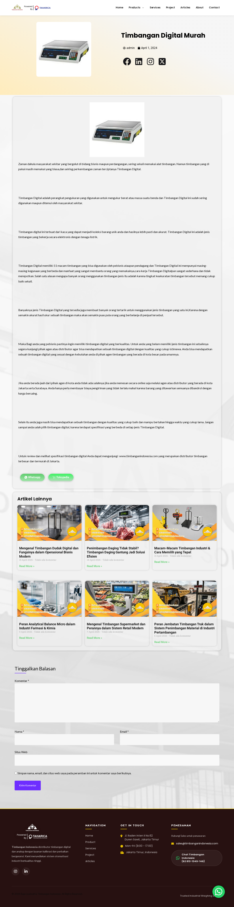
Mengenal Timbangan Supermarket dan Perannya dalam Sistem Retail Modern (116, 626)
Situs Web (21, 752)
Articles (90, 861)
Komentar (22, 680)
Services (90, 848)
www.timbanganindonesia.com (138, 456)
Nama (19, 731)
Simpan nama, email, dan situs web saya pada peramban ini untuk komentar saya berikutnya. (74, 773)
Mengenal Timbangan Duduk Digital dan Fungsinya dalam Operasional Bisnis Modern (48, 552)
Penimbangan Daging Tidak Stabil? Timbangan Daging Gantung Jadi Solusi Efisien (116, 552)
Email (124, 731)
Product (90, 842)
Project (89, 855)
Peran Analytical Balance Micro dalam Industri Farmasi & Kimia (47, 626)
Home (89, 835)
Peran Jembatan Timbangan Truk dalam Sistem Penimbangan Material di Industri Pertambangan (184, 628)
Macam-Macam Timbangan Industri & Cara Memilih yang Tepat (182, 550)
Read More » (26, 566)
